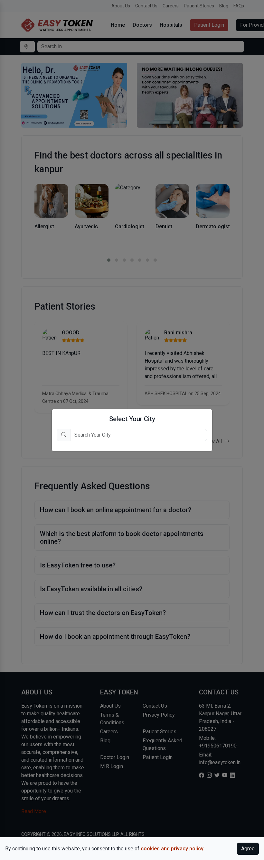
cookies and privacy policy (172, 849)
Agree (248, 849)
